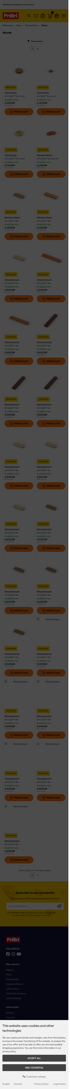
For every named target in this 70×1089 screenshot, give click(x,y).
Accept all (34, 1058)
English (6, 1083)
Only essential (34, 1067)
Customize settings (36, 1076)
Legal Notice (59, 1083)
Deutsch (18, 1083)
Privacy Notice (41, 1083)
